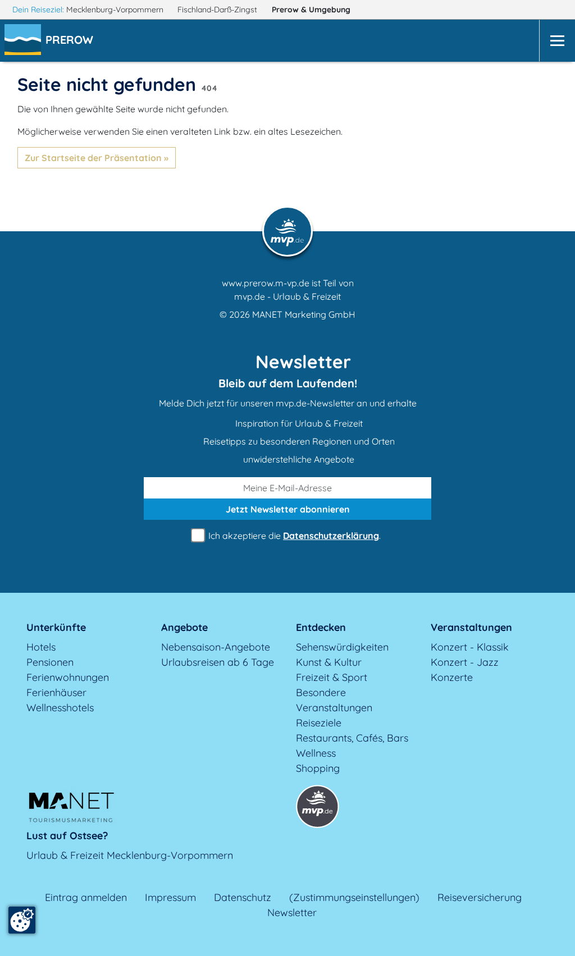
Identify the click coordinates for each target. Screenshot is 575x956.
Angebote (184, 627)
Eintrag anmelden (86, 897)
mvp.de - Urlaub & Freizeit (287, 296)
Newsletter (292, 912)
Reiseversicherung (479, 897)
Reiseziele (318, 722)
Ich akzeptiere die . (293, 535)
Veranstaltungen (471, 627)
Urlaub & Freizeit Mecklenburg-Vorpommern (129, 855)
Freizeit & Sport (331, 677)
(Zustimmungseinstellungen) (354, 897)
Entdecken (321, 627)
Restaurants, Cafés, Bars (352, 737)
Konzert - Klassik (470, 647)
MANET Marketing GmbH (303, 314)
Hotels (41, 647)
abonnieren (288, 509)
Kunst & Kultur (329, 662)
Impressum (170, 897)
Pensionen (50, 662)
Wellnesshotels (60, 707)
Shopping (318, 768)
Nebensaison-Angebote (215, 647)
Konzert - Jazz (465, 662)
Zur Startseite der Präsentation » (96, 157)
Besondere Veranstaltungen (334, 700)
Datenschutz (242, 897)
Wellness (316, 753)
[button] (71, 41)
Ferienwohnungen (67, 677)
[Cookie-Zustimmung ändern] (21, 920)
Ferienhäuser (56, 692)
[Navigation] (557, 41)
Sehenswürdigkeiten (342, 647)
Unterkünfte (56, 627)
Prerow (311, 9)
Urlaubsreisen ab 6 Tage (217, 662)
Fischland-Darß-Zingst (218, 9)
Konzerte (452, 677)
